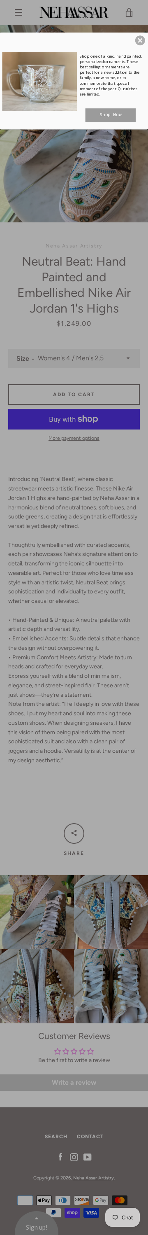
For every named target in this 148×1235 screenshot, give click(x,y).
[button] (140, 40)
